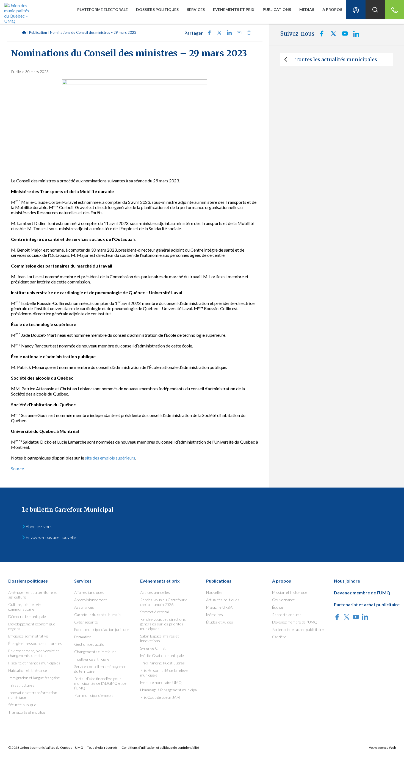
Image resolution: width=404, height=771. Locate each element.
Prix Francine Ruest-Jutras (162, 663)
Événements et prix (233, 9)
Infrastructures (21, 685)
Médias (306, 9)
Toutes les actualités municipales (336, 59)
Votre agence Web (382, 747)
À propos (332, 9)
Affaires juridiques (89, 592)
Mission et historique (289, 592)
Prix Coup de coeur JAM (160, 697)
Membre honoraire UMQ (161, 682)
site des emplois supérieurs (110, 457)
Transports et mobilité (26, 712)
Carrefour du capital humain (97, 614)
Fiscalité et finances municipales (34, 663)
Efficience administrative (28, 636)
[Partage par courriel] (237, 33)
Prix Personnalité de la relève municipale (164, 672)
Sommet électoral (154, 611)
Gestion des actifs (89, 644)
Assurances (84, 607)
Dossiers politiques (157, 9)
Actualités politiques (222, 599)
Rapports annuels (286, 614)
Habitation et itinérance (27, 670)
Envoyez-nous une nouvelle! (51, 537)
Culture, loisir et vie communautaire (24, 606)
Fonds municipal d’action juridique (101, 629)
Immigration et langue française (34, 677)
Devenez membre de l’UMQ (294, 622)
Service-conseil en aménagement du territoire (101, 668)
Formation (83, 636)
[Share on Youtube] (343, 35)
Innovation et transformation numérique (32, 695)
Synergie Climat (153, 648)
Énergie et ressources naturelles (35, 643)
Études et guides (219, 622)
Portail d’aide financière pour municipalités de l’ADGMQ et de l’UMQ (100, 683)
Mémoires (214, 614)
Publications (277, 9)
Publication (38, 32)
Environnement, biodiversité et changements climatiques (33, 653)
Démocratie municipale (27, 616)
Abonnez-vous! (39, 526)
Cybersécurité (86, 622)
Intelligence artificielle (91, 659)
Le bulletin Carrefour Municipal (68, 509)
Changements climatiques (95, 651)
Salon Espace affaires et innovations (159, 638)
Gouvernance (283, 599)
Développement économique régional (31, 626)
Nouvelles (214, 592)
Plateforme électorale (102, 9)
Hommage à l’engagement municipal (169, 690)
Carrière (279, 636)
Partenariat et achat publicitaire (298, 629)
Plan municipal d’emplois (94, 695)
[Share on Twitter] (218, 33)
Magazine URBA (219, 607)
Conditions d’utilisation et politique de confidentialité (160, 747)
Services (196, 9)
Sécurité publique (22, 704)
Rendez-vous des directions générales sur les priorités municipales (163, 624)
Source (17, 468)
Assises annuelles (155, 592)
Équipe (277, 607)
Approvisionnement (90, 599)
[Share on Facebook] (208, 33)
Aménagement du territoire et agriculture (32, 594)
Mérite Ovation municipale (162, 655)
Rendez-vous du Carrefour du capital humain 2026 (165, 602)
